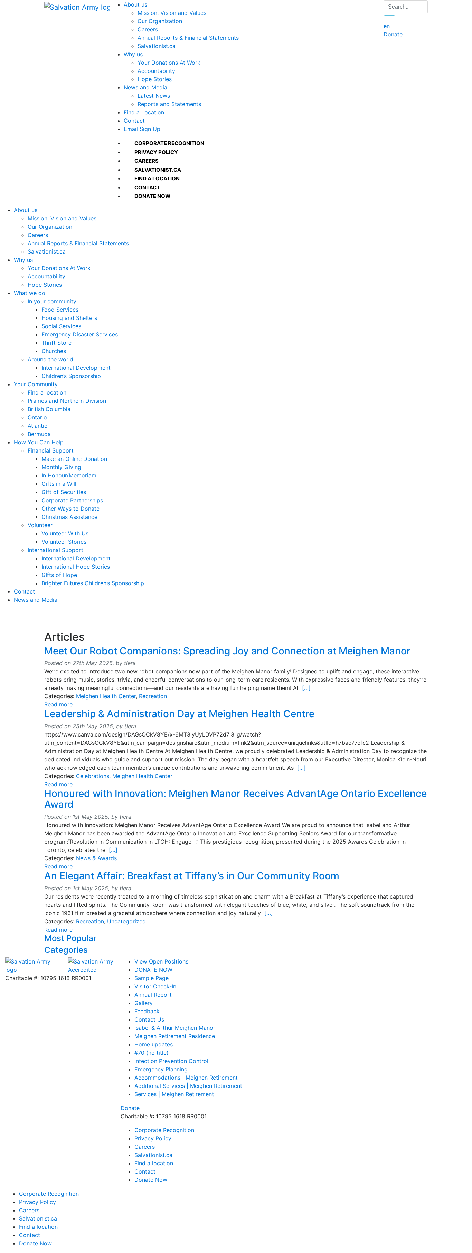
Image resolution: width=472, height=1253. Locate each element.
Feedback (147, 1011)
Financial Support (51, 450)
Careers (148, 29)
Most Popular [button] (70, 938)
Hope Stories (155, 79)
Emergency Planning (161, 1069)
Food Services (59, 309)
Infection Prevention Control (171, 1060)
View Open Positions (161, 961)
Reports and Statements (169, 104)
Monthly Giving (61, 467)
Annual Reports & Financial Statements (188, 37)
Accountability (156, 70)
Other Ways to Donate (70, 508)
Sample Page (151, 978)
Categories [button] (66, 950)
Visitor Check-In (155, 986)
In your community (52, 301)
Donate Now (150, 1179)
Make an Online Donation (74, 458)
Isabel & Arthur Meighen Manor (174, 1027)
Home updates (153, 1044)
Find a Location (144, 112)
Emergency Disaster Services (79, 334)
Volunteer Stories (63, 541)
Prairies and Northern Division (67, 400)
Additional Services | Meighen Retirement (188, 1085)
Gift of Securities (63, 491)
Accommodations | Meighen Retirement (186, 1077)
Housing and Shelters (69, 317)
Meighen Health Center (106, 696)
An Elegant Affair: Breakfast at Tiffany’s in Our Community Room (191, 876)
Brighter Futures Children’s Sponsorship (92, 583)
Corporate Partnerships (72, 500)
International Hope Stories (75, 566)
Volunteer (40, 525)
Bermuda (39, 433)
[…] (306, 687)
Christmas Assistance (69, 516)
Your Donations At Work (169, 62)
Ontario (37, 417)
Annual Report (153, 994)
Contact (134, 120)
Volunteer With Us (64, 533)
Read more (58, 704)
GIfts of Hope (59, 574)
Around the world (50, 359)
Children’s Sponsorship (71, 375)
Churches (53, 351)
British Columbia (49, 409)
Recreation (153, 696)
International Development (76, 367)
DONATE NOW (153, 969)
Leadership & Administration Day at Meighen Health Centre (179, 714)
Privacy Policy (152, 1138)
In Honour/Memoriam (68, 475)
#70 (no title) (151, 1052)
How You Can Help (39, 442)
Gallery (143, 1002)
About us (135, 4)
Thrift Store (56, 342)
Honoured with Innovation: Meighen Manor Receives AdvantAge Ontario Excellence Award (235, 799)
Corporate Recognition (164, 1130)
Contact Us (149, 1019)
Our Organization (160, 21)
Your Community (36, 384)
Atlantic (37, 425)
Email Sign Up (142, 128)
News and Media (145, 87)
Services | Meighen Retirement (174, 1094)
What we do (29, 292)
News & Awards (96, 858)
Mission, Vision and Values (172, 12)
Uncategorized (126, 921)
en (387, 25)
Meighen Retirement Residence (174, 1036)
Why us (133, 54)
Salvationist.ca (157, 45)
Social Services (61, 326)
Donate (393, 34)
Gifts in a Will (58, 483)
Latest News (154, 95)
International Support (55, 550)
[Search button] (389, 18)
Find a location (47, 392)
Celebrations (92, 775)
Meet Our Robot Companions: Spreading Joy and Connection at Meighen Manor (227, 651)
